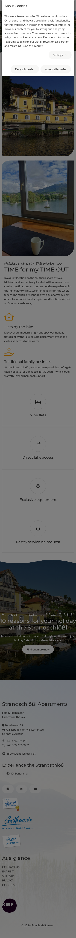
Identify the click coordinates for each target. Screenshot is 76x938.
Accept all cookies (55, 69)
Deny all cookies (25, 69)
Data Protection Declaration (52, 41)
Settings (58, 55)
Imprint (38, 45)
